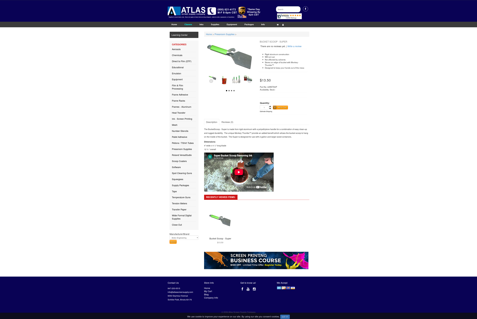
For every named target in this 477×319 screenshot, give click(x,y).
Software (176, 167)
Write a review (294, 46)
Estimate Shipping (266, 111)
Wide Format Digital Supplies (182, 217)
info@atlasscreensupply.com (180, 292)
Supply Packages (180, 185)
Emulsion (176, 73)
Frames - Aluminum (181, 106)
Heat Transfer (178, 112)
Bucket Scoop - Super (220, 238)
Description (211, 122)
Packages (249, 24)
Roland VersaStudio (182, 155)
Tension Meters (179, 203)
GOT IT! (285, 317)
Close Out (177, 224)
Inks (201, 24)
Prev (211, 81)
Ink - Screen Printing (182, 118)
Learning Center (180, 34)
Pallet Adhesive (179, 136)
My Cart (208, 291)
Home (174, 24)
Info (263, 24)
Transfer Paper (179, 209)
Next (249, 81)
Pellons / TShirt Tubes (183, 142)
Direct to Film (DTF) (181, 61)
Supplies (215, 24)
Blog (206, 294)
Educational (178, 67)
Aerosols (176, 49)
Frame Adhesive (180, 94)
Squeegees (177, 179)
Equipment (232, 24)
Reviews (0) (227, 122)
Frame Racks (178, 100)
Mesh (174, 124)
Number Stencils (180, 130)
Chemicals (177, 55)
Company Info (211, 297)
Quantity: (265, 103)
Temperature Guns (181, 197)
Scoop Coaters (179, 161)
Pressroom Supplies (182, 149)
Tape (174, 191)
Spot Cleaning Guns (182, 173)
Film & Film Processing (177, 87)
